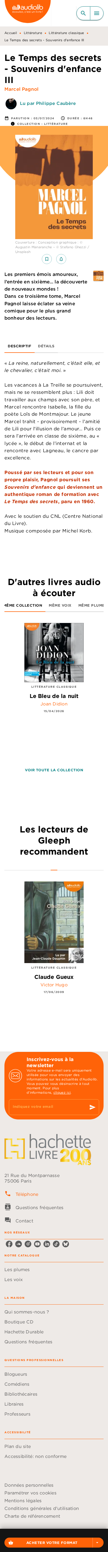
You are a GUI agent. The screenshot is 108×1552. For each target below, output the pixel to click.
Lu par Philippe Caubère (48, 103)
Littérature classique (66, 33)
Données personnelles (28, 1485)
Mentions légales (23, 1500)
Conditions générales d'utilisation (41, 1508)
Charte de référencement (32, 1516)
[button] (54, 1543)
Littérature (33, 33)
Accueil (10, 33)
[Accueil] (27, 13)
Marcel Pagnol (21, 89)
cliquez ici (62, 1092)
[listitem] (9, 1244)
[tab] (19, 346)
